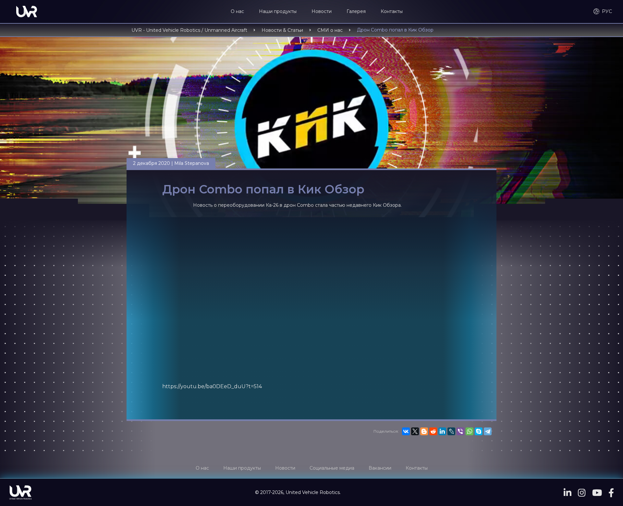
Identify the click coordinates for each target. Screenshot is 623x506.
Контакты (392, 11)
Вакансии (380, 468)
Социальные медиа (332, 468)
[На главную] (26, 11)
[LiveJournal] (451, 431)
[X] (415, 431)
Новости (322, 11)
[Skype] (479, 431)
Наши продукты (278, 11)
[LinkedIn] (442, 431)
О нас (237, 11)
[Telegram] (488, 431)
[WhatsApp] (469, 431)
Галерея (356, 11)
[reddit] (433, 431)
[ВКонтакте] (406, 431)
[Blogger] (424, 431)
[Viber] (460, 431)
